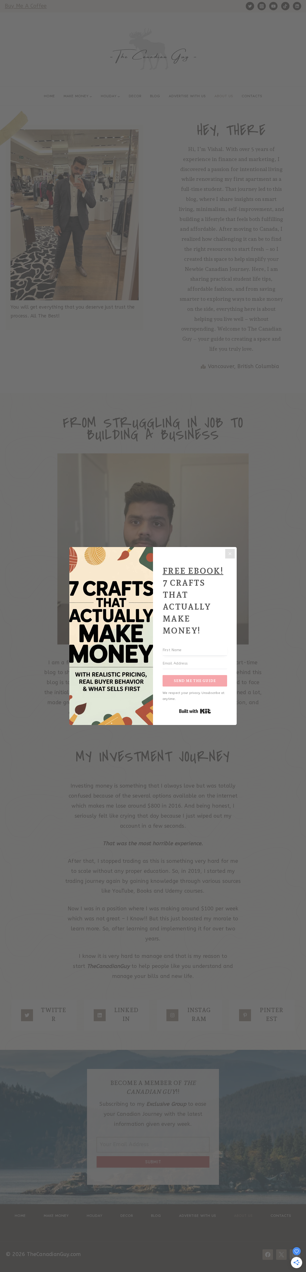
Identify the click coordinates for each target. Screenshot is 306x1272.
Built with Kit (195, 711)
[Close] (230, 553)
